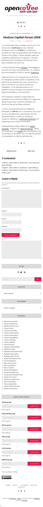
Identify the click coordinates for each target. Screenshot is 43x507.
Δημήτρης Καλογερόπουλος (13, 351)
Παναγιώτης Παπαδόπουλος (13, 375)
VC (32, 33)
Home (8, 485)
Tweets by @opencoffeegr (9, 472)
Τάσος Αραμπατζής (10, 384)
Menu (22, 22)
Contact (21, 487)
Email (4, 219)
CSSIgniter (37, 498)
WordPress (13, 498)
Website (4, 226)
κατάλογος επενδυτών (28, 119)
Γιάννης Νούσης (9, 344)
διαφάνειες (35, 72)
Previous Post (12, 151)
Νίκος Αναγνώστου (10, 363)
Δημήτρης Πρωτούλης (11, 354)
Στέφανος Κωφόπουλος (12, 379)
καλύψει (24, 67)
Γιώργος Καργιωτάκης (11, 333)
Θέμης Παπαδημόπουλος (12, 358)
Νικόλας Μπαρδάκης (11, 370)
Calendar (24, 485)
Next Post (31, 151)
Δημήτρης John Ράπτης (11, 356)
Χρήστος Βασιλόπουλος (12, 386)
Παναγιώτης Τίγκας (10, 377)
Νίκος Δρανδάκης (10, 365)
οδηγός (20, 131)
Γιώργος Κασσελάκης (11, 335)
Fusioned (24, 500)
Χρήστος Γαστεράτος (11, 388)
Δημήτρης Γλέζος (9, 349)
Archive (34, 485)
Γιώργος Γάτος (8, 328)
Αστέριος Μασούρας (10, 324)
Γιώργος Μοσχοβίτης (11, 338)
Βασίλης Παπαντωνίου (11, 326)
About (15, 485)
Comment (6, 188)
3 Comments (28, 41)
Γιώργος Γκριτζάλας (10, 331)
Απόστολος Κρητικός (11, 321)
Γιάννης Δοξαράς (9, 342)
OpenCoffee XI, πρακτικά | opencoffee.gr (23, 168)
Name (4, 211)
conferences (15, 33)
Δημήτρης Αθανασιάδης (12, 347)
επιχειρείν (26, 33)
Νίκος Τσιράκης (9, 368)
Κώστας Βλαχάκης (10, 361)
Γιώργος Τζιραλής (10, 340)
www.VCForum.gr (26, 129)
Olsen (19, 498)
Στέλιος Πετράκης (10, 382)
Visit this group (6, 409)
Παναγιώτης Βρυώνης (11, 372)
